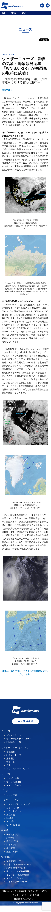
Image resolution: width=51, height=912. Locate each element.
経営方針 (10, 838)
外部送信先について (23, 899)
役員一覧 (10, 762)
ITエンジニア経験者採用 (17, 871)
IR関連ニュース (13, 742)
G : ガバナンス (13, 825)
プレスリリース (13, 735)
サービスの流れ (13, 782)
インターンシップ (14, 878)
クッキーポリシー (20, 895)
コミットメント (13, 811)
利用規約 (34, 895)
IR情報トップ (12, 834)
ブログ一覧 (11, 795)
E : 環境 (10, 818)
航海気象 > (7, 90)
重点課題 (10, 814)
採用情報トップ (13, 861)
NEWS (13, 13)
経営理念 (10, 758)
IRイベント (11, 845)
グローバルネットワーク (17, 769)
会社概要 (10, 752)
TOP (3, 13)
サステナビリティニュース (19, 739)
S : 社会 (10, 821)
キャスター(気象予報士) (17, 875)
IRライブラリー (13, 841)
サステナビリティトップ (17, 804)
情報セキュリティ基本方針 (14, 891)
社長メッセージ (13, 755)
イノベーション (13, 785)
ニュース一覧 (12, 808)
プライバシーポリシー (16, 882)
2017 (24, 13)
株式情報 (10, 848)
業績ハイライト (13, 851)
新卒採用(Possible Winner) (18, 864)
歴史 (8, 765)
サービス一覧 (12, 778)
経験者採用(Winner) (15, 868)
